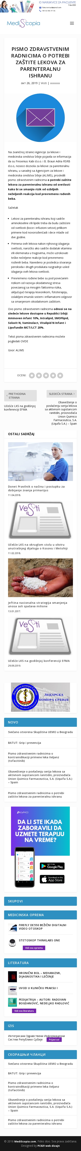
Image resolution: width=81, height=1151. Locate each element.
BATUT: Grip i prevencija (24, 743)
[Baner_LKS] (40, 711)
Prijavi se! (54, 1039)
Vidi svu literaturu (24, 1011)
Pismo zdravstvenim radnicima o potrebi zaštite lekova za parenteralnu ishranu (36, 794)
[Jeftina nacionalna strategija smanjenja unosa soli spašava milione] (40, 577)
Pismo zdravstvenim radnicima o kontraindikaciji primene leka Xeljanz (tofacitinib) (33, 757)
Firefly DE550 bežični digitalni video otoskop (42, 926)
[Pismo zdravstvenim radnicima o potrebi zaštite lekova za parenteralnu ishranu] (40, 117)
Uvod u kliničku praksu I (38, 988)
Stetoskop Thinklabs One (39, 940)
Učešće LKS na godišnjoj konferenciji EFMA (39, 661)
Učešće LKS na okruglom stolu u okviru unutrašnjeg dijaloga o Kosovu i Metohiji (38, 546)
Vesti (44, 83)
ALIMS (20, 350)
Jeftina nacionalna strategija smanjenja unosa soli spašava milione (37, 604)
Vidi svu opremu (34, 948)
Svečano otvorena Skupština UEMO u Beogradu (40, 732)
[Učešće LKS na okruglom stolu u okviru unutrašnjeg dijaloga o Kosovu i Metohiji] (40, 519)
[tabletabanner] (40, 889)
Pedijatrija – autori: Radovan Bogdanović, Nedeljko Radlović (44, 1001)
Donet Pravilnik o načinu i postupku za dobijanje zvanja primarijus (36, 488)
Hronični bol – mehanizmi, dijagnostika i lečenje (40, 974)
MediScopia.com (25, 1141)
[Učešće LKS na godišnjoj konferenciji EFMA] (40, 635)
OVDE (24, 341)
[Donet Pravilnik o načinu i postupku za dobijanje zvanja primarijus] (40, 461)
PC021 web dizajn (49, 1145)
